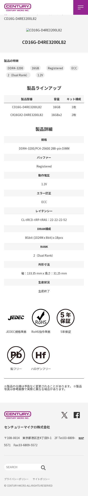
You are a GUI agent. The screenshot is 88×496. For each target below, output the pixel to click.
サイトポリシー (41, 479)
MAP (81, 438)
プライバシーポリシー (16, 479)
